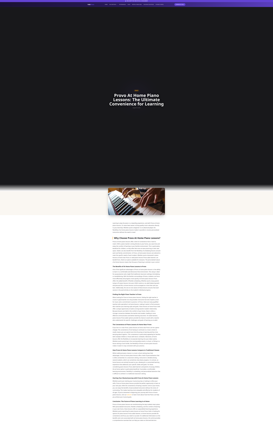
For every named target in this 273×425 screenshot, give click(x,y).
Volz (91, 4)
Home (106, 4)
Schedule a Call (180, 4)
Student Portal (160, 4)
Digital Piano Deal (137, 4)
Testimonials (122, 4)
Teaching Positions (148, 4)
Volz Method (112, 4)
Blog (129, 4)
